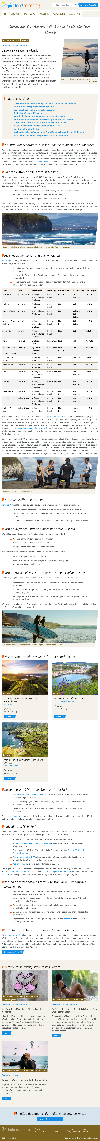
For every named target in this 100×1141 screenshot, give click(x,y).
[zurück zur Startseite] (21, 5)
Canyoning (50, 871)
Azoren (67, 919)
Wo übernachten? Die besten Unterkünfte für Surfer (37, 126)
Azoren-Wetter (56, 416)
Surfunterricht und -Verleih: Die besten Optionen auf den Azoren (43, 119)
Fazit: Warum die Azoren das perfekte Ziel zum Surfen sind (41, 135)
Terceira (5, 505)
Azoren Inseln (11, 935)
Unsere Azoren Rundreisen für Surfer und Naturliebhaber (40, 122)
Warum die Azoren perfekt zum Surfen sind (34, 107)
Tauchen (5, 874)
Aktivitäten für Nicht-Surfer (26, 129)
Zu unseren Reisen (87, 5)
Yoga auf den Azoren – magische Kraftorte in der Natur (24, 1080)
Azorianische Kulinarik (22, 857)
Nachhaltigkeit (43, 162)
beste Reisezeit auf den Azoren (31, 428)
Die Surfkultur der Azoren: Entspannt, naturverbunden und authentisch (46, 103)
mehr (7, 1033)
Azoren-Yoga (18, 864)
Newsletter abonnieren (49, 1119)
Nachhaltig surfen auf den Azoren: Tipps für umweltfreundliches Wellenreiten (50, 132)
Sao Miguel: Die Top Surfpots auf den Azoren (34, 110)
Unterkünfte (13, 816)
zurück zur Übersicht (14, 952)
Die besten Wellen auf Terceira (28, 113)
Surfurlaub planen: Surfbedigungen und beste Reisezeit (39, 116)
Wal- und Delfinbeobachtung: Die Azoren (30, 843)
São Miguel (6, 260)
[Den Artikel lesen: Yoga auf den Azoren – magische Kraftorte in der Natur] (25, 1056)
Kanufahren (63, 871)
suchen (77, 5)
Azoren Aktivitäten (20, 871)
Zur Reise (8, 717)
